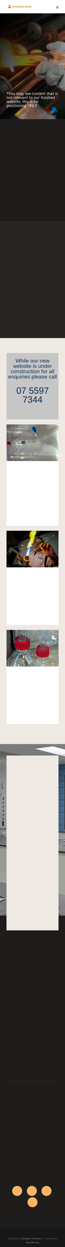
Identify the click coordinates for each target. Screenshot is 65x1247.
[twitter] (32, 1191)
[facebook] (17, 1191)
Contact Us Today (25, 72)
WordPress (32, 1242)
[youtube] (33, 1202)
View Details (32, 516)
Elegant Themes (32, 1238)
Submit (49, 1055)
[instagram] (47, 1191)
